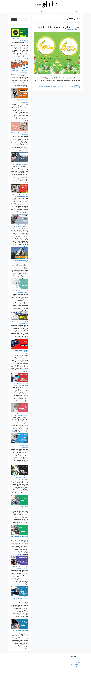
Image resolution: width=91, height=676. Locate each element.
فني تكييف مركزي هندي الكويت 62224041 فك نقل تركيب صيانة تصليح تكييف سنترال (19, 445)
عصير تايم (45, 86)
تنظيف (37, 11)
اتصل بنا (78, 660)
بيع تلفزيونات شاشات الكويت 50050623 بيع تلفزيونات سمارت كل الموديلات (20, 352)
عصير (54, 86)
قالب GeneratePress (38, 674)
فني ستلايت (64, 11)
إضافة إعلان (77, 662)
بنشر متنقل (31, 11)
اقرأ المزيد (68, 81)
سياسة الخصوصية (76, 666)
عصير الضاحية (49, 86)
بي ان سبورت (43, 11)
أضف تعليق (77, 87)
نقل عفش (71, 11)
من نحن (78, 668)
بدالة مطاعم (76, 85)
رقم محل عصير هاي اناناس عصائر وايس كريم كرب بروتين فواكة (67, 86)
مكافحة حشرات (51, 11)
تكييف (58, 11)
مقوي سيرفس (23, 11)
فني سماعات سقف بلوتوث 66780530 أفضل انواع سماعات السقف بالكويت (21, 100)
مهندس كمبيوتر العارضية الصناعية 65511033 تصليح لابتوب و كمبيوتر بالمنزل (20, 598)
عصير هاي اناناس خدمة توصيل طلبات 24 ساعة (58, 27)
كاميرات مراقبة (15, 11)
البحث (27, 17)
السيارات (77, 11)
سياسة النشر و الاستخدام (74, 664)
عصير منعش (40, 86)
